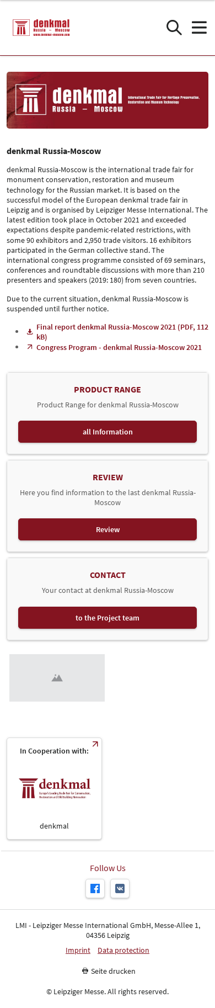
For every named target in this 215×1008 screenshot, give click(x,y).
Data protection (123, 950)
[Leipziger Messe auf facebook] (95, 888)
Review (108, 529)
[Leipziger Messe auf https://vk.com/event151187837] (120, 888)
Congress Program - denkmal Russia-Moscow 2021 (119, 347)
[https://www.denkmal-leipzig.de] (54, 788)
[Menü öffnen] (198, 28)
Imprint (78, 950)
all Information (108, 432)
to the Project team (107, 618)
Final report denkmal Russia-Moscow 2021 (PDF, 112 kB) (122, 332)
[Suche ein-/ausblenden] (174, 28)
